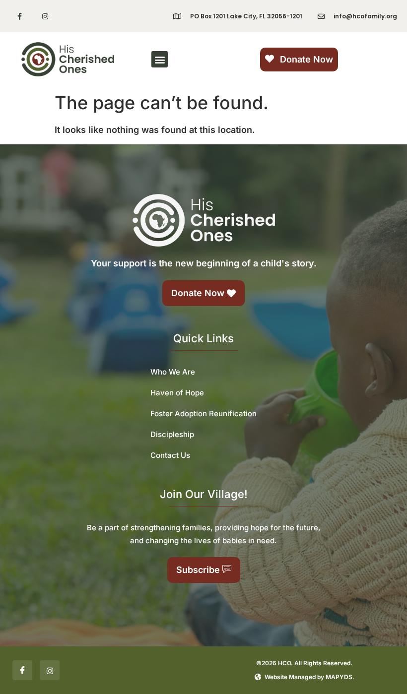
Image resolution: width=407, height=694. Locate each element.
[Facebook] (22, 670)
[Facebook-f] (19, 16)
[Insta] (50, 670)
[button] (159, 59)
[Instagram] (45, 16)
